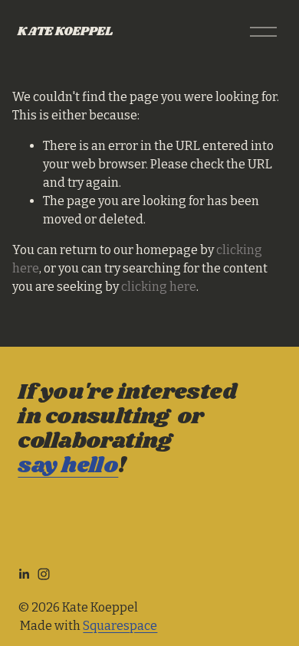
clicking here (158, 286)
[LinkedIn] (24, 574)
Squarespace (120, 625)
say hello (68, 466)
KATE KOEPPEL (65, 32)
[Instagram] (44, 574)
